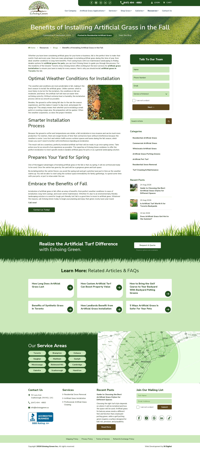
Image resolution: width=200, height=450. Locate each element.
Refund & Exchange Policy (123, 439)
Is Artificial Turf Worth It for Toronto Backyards (152, 204)
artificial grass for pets (54, 63)
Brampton (57, 353)
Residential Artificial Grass (145, 138)
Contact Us (167, 11)
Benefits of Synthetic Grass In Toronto (47, 307)
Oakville (37, 370)
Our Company (70, 11)
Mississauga (37, 364)
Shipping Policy (72, 439)
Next (150, 107)
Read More (106, 427)
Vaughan (37, 359)
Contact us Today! (41, 210)
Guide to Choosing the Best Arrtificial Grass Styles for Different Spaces (152, 191)
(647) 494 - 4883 (132, 2)
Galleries (139, 11)
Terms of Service (103, 439)
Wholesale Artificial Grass (145, 148)
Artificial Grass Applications (92, 11)
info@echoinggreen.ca (40, 407)
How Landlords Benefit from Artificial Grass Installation (97, 307)
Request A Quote (147, 245)
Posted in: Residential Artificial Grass (95, 35)
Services (112, 11)
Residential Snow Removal (145, 164)
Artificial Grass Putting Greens (146, 154)
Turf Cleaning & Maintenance (145, 170)
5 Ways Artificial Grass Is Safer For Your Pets (144, 307)
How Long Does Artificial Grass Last (46, 285)
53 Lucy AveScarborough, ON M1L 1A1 (42, 396)
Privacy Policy (87, 439)
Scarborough (57, 370)
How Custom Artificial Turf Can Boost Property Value (96, 285)
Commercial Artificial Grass (145, 143)
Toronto (37, 353)
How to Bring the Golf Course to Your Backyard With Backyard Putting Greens (143, 288)
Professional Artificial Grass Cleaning (75, 403)
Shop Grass (125, 11)
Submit (164, 407)
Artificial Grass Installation (75, 398)
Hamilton (77, 370)
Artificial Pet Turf (140, 159)
